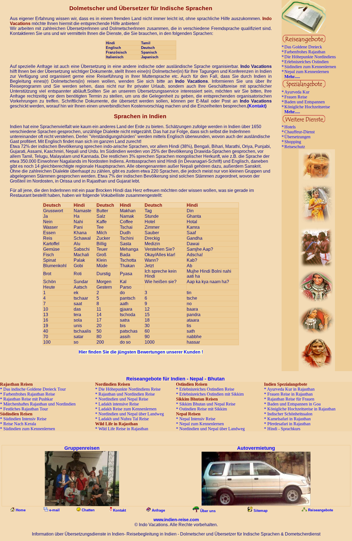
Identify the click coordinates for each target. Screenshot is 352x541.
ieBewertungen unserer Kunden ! (141, 352)
